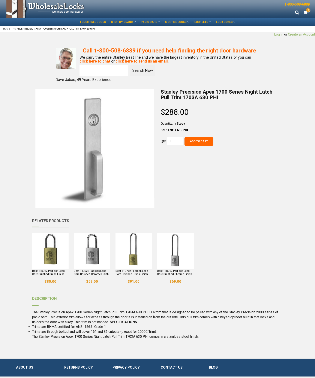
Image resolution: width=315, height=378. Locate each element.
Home (6, 29)
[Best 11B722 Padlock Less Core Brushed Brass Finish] (50, 251)
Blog (213, 367)
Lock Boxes (224, 22)
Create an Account (301, 34)
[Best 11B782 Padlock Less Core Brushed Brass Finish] (134, 251)
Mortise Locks (175, 22)
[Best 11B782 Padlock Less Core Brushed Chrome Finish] (175, 251)
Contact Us (172, 367)
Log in (278, 34)
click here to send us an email (142, 61)
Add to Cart (199, 141)
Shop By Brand (122, 22)
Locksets (201, 22)
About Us (24, 367)
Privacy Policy (126, 367)
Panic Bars (149, 22)
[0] (305, 12)
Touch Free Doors (93, 22)
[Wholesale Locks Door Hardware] (78, 9)
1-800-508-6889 (297, 4)
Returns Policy (78, 367)
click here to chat (95, 61)
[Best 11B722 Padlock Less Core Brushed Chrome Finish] (92, 251)
